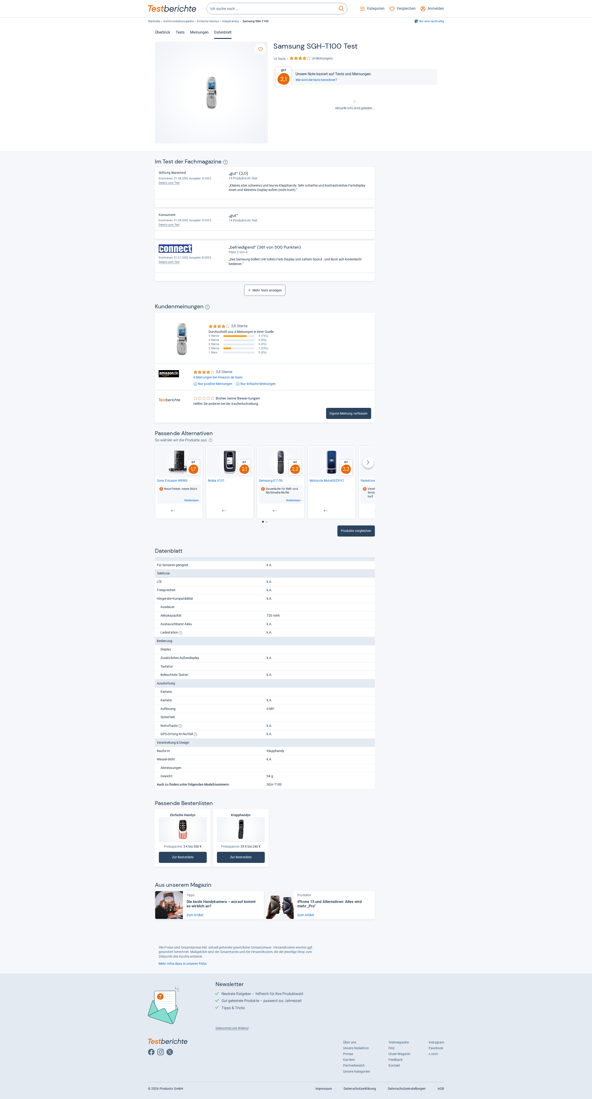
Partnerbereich (354, 1065)
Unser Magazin (399, 1054)
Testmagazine (398, 1042)
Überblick (162, 32)
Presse (348, 1054)
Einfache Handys (208, 21)
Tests (180, 32)
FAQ (391, 1048)
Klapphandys (230, 21)
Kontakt (394, 1065)
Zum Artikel (195, 915)
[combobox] (271, 8)
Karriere (349, 1060)
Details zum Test (169, 182)
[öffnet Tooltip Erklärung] (225, 162)
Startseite (154, 21)
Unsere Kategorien (356, 1071)
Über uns (349, 1042)
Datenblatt (222, 32)
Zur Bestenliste (189, 858)
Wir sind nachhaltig (431, 21)
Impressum (323, 1088)
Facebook (436, 1048)
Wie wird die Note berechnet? (316, 80)
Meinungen (199, 32)
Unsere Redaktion (356, 1048)
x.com (433, 1054)
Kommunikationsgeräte (178, 21)
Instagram (436, 1042)
